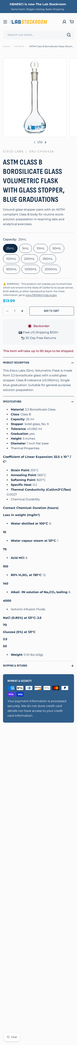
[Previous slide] (34, 142)
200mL (29, 259)
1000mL (31, 269)
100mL (11, 259)
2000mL (51, 269)
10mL (41, 248)
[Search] (69, 35)
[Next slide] (45, 142)
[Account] (64, 22)
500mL (11, 269)
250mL (48, 259)
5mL (25, 248)
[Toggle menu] (5, 22)
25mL (10, 248)
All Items (19, 46)
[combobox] (38, 34)
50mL (57, 248)
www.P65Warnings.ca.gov (41, 295)
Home (6, 46)
